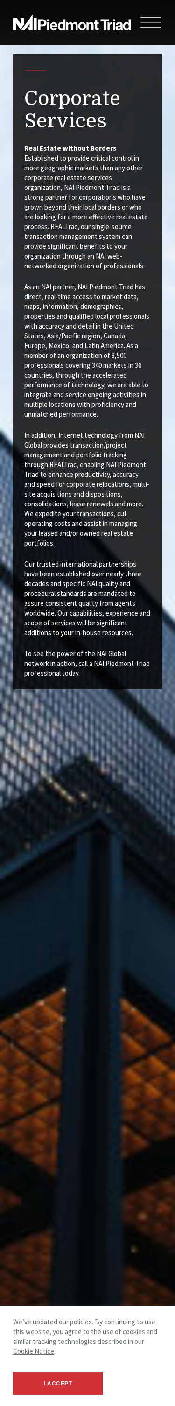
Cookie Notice (33, 1351)
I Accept (58, 1383)
